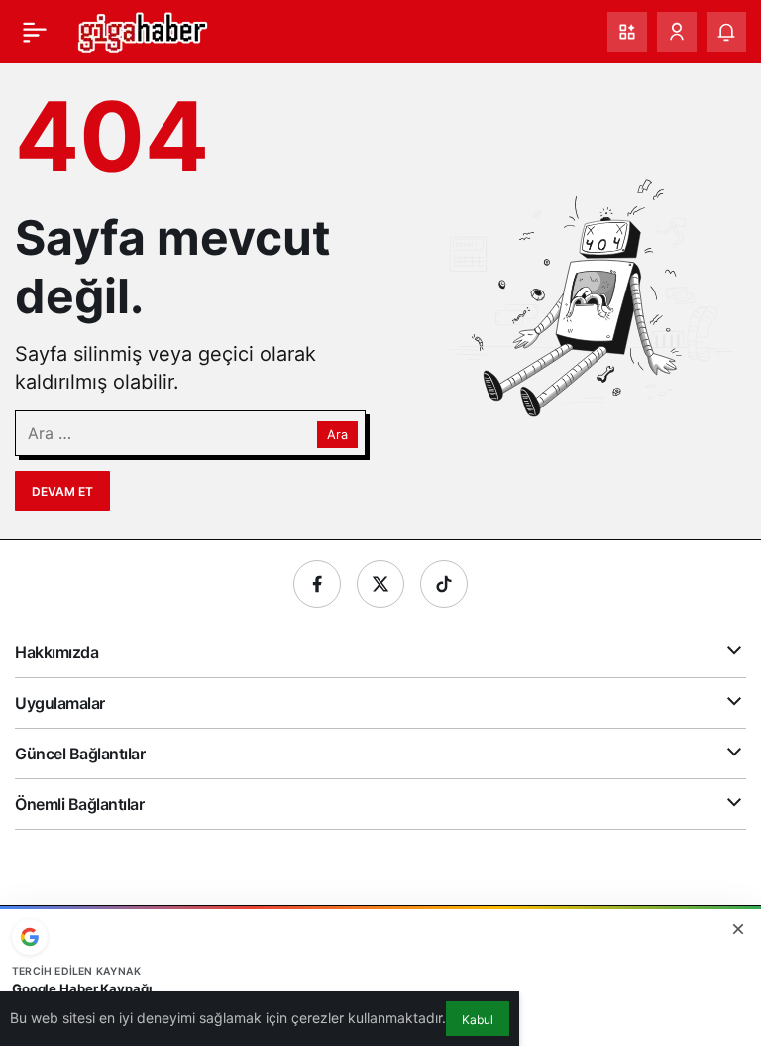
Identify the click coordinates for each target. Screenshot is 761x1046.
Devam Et (62, 491)
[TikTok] (444, 584)
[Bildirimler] (726, 32)
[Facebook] (317, 584)
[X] (380, 584)
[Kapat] (738, 929)
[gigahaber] (142, 30)
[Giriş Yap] (677, 32)
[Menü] (34, 32)
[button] (627, 32)
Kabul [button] (477, 1019)
